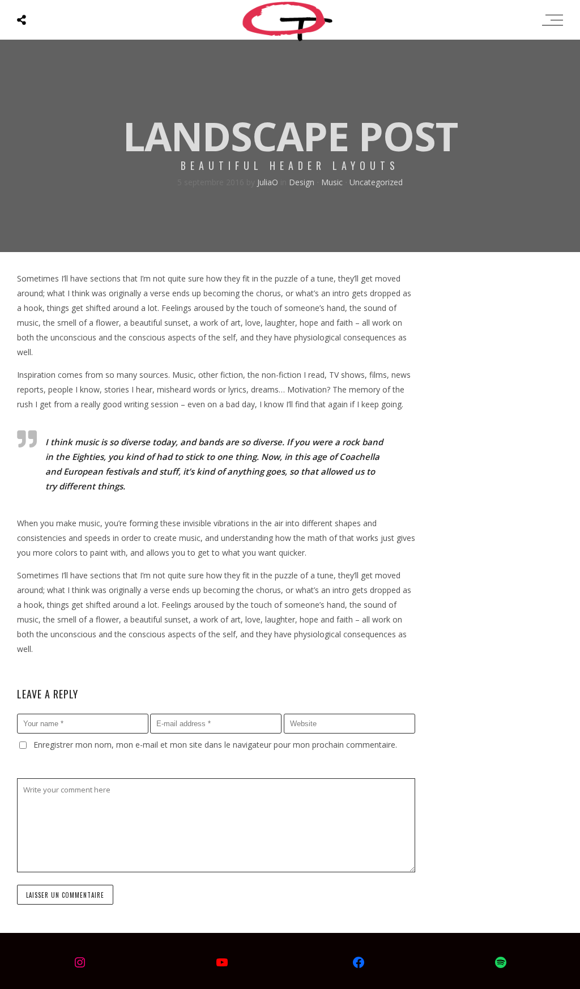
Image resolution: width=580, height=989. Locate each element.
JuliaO (268, 182)
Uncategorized (376, 182)
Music (332, 182)
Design (301, 182)
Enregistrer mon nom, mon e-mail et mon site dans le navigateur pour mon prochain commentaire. (215, 744)
